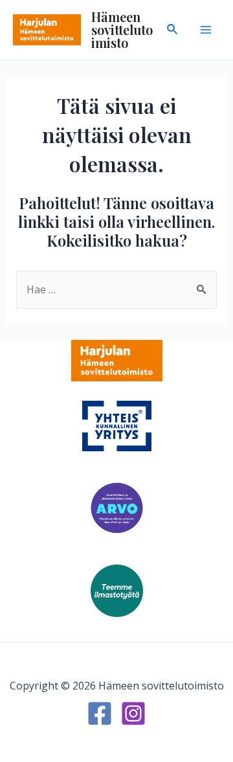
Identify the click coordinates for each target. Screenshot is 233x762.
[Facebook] (100, 713)
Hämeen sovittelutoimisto (122, 29)
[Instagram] (133, 713)
